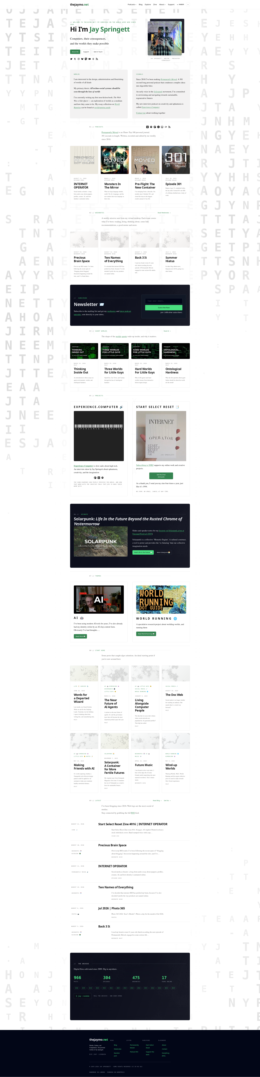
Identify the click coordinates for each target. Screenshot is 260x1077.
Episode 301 (174, 184)
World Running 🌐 (157, 618)
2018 (131, 988)
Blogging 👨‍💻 (76, 853)
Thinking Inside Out (81, 370)
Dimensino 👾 (114, 686)
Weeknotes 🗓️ (140, 753)
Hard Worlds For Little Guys (145, 370)
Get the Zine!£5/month (161, 476)
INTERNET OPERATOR (81, 185)
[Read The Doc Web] (176, 673)
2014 (152, 988)
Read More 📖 (80, 636)
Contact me (141, 112)
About (164, 1045)
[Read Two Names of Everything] (115, 240)
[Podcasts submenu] (135, 4)
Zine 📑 (74, 830)
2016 (138, 988)
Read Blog (156, 800)
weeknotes (111, 311)
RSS (133, 812)
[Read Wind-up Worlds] (176, 741)
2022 (104, 988)
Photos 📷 (75, 914)
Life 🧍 (77, 686)
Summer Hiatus (171, 259)
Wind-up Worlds (171, 766)
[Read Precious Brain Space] (84, 240)
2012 (166, 988)
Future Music (144, 765)
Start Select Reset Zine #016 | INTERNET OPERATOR (132, 824)
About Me (75, 52)
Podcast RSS (134, 1052)
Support (86, 52)
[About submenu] (165, 4)
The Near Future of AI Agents (111, 703)
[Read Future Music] (145, 741)
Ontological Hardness (173, 370)
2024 (90, 988)
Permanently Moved (169, 79)
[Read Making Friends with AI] (84, 741)
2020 (118, 988)
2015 (145, 988)
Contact (164, 1049)
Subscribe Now (164, 307)
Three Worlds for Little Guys (114, 370)
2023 (97, 988)
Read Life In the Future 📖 (143, 552)
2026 (76, 988)
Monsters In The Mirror (112, 185)
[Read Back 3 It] (145, 240)
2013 (159, 988)
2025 (83, 988)
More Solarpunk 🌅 (163, 552)
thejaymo (79, 4)
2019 (124, 988)
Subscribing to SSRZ (144, 465)
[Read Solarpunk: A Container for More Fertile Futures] (115, 741)
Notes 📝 (89, 756)
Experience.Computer (151, 107)
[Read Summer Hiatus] (176, 240)
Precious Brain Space (82, 259)
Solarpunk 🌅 (109, 753)
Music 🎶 (138, 756)
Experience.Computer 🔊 (99, 407)
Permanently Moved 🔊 (80, 872)
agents (124, 336)
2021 (111, 988)
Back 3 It (141, 257)
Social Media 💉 (141, 689)
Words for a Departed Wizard (81, 698)
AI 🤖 (79, 618)
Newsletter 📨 (89, 304)
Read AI (166, 331)
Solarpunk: (128, 521)
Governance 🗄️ (109, 689)
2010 (173, 988)
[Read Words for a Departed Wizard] (84, 673)
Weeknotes (117, 1049)
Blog (115, 1045)
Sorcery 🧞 (84, 686)
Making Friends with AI (84, 766)
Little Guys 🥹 (110, 691)
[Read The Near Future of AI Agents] (115, 673)
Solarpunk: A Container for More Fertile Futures (114, 767)
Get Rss (166, 800)
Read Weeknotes (163, 213)
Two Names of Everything (113, 259)
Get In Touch (98, 52)
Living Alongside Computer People (142, 705)
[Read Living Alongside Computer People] (145, 673)
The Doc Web (174, 694)
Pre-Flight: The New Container (145, 185)
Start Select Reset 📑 (158, 407)
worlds (118, 336)
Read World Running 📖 (146, 634)
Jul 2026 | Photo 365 (111, 908)
